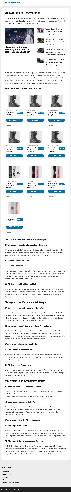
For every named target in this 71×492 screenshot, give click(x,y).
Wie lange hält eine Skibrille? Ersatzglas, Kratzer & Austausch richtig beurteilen (55, 52)
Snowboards (30, 181)
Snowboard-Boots (11, 110)
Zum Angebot (14, 120)
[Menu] (2, 2)
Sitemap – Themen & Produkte (10, 482)
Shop (3, 480)
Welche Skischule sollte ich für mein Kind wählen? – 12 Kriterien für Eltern (54, 31)
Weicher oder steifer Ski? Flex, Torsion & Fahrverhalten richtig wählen (55, 41)
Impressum (5, 477)
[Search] (68, 2)
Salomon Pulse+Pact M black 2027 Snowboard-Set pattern (10, 187)
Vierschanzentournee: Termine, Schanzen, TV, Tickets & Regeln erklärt (17, 49)
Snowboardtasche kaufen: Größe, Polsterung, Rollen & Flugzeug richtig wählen (54, 62)
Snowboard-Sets (11, 181)
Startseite (5, 471)
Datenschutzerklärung (8, 474)
